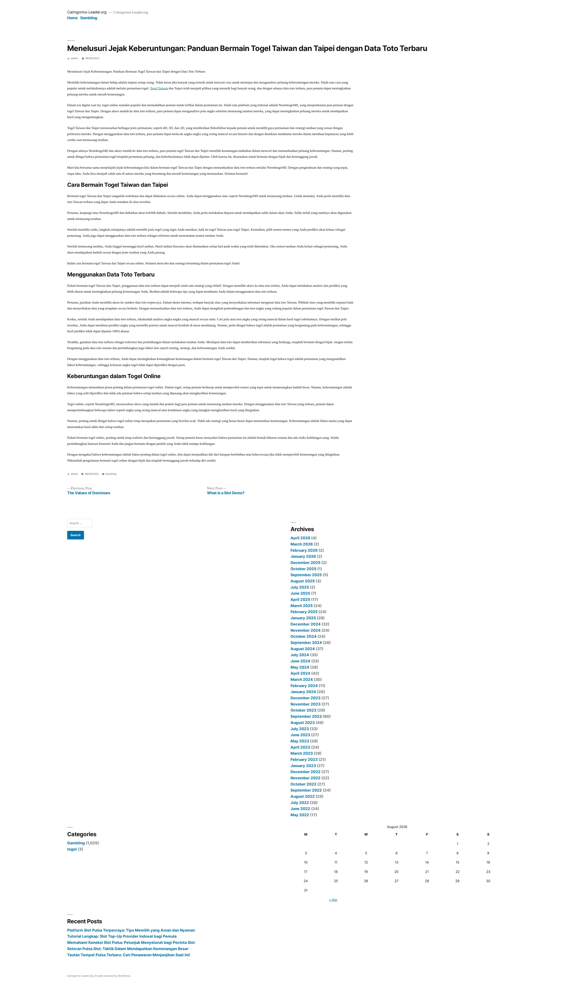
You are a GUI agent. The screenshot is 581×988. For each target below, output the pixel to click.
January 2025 (303, 618)
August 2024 (302, 649)
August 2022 (302, 796)
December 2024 (305, 624)
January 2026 (303, 556)
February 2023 (304, 759)
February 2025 (304, 611)
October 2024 (303, 636)
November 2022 (305, 778)
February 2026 (304, 550)
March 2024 (301, 679)
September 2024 (306, 642)
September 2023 (306, 716)
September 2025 (306, 575)
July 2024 (299, 655)
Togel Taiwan (159, 88)
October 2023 (303, 710)
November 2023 (305, 704)
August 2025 (302, 581)
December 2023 (305, 698)
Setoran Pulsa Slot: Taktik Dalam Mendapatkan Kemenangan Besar (127, 948)
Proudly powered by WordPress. (113, 975)
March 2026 (301, 544)
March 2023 (301, 753)
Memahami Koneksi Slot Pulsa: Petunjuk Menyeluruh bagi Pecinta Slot (131, 942)
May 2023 (299, 741)
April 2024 (300, 673)
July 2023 (299, 729)
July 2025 (299, 587)
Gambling (88, 18)
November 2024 (305, 630)
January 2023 (303, 765)
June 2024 (300, 661)
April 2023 (300, 747)
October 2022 (303, 784)
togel (72, 849)
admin (74, 58)
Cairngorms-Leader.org (87, 12)
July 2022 (299, 802)
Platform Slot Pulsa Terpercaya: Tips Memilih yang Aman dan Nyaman (131, 930)
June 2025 (300, 593)
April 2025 (300, 599)
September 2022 (306, 790)
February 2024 (304, 685)
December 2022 (305, 771)
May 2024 (299, 667)
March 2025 (301, 605)
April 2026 (300, 538)
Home (72, 18)
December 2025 (305, 562)
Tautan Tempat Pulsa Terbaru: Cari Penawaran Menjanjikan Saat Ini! (128, 955)
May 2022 (299, 815)
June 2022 (300, 808)
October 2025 (303, 569)
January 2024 (303, 691)
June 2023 (300, 735)
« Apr (333, 900)
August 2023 (302, 722)
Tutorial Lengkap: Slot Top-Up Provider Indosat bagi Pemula (122, 936)
